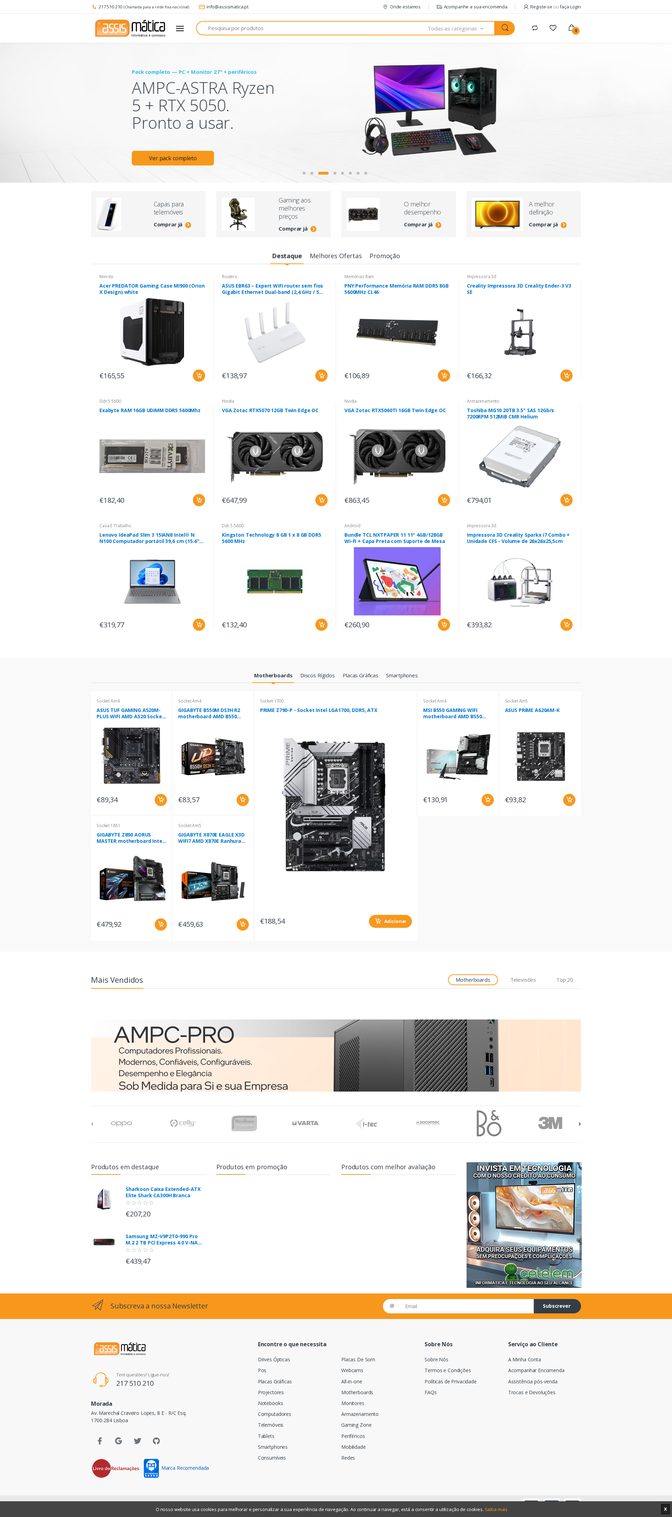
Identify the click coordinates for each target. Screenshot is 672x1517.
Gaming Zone (356, 1424)
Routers (229, 277)
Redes (348, 1457)
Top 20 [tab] (564, 979)
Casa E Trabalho (115, 526)
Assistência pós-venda (533, 1381)
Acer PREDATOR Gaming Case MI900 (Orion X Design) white (152, 289)
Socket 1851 (108, 825)
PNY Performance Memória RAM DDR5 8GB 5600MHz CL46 (396, 289)
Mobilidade (353, 1447)
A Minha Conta (524, 1359)
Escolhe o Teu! (176, 123)
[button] (461, 28)
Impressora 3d (481, 277)
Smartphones (273, 1447)
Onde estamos (405, 6)
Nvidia (228, 401)
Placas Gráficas (275, 1381)
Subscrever (556, 1306)
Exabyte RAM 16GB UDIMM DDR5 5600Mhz (150, 410)
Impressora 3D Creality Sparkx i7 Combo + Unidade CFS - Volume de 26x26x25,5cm (518, 538)
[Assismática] (130, 28)
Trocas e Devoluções (531, 1392)
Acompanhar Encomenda (536, 1370)
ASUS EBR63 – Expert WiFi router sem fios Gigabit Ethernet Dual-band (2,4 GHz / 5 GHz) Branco (272, 289)
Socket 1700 (272, 701)
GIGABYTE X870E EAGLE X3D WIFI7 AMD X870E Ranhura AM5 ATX (211, 838)
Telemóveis (271, 1424)
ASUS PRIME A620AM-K (532, 710)
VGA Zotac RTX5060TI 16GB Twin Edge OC (395, 410)
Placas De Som (358, 1359)
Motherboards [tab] (473, 979)
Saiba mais (496, 1509)
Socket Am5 (189, 825)
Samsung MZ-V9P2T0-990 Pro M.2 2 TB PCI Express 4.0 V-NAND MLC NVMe (165, 1239)
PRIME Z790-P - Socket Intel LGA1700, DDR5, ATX (318, 710)
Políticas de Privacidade (451, 1381)
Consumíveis (272, 1457)
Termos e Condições (448, 1370)
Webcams (352, 1370)
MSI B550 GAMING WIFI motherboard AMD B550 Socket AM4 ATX (452, 713)
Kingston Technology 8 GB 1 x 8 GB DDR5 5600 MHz (271, 538)
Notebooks (270, 1403)
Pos (262, 1370)
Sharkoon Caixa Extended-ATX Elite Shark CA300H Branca (163, 1192)
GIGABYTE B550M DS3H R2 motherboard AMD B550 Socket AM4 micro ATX (209, 713)
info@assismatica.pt (227, 6)
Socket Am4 (108, 701)
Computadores (274, 1414)
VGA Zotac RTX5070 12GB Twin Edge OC (270, 410)
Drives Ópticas (274, 1359)
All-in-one (351, 1381)
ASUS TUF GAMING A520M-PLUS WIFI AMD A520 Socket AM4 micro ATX (130, 713)
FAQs (430, 1392)
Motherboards (357, 1392)
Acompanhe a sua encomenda (475, 6)
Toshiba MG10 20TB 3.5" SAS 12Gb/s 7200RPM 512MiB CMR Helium (510, 413)
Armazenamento (483, 401)
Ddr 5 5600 (110, 401)
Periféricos (353, 1436)
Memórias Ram (359, 277)
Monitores (352, 1403)
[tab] (286, 256)
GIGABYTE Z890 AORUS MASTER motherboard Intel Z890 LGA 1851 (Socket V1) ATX (130, 838)
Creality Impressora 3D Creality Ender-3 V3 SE (519, 289)
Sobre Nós (436, 1359)
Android (352, 526)
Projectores (271, 1392)
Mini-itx (106, 277)
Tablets (266, 1436)
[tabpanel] (336, 113)
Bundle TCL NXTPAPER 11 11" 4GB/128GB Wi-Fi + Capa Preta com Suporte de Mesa (394, 538)
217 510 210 (110, 6)
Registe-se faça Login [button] (555, 6)
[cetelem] (524, 1225)
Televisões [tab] (523, 979)
